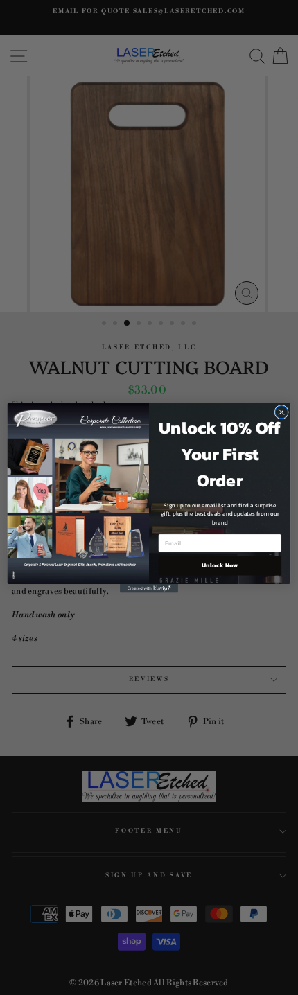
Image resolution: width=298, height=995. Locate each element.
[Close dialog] (281, 411)
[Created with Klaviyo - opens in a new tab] (149, 588)
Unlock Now (220, 565)
